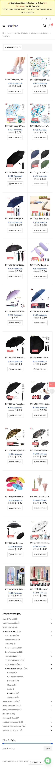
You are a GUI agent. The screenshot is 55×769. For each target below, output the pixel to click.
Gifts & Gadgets (9, 631)
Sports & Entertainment (12, 726)
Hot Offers (7, 714)
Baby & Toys (8, 619)
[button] (5, 26)
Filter (48, 749)
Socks (9, 689)
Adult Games (10, 635)
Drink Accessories (12, 652)
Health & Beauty (9, 701)
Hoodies (10, 672)
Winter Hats (12, 697)
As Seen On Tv (10, 639)
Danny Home (8, 627)
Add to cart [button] (16, 184)
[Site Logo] (13, 25)
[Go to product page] (15, 298)
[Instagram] (46, 18)
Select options (15, 91)
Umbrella (11, 693)
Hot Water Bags (13, 676)
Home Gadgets (11, 656)
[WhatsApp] (50, 18)
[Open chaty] (47, 762)
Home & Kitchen (9, 705)
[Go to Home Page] (3, 33)
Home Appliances (10, 709)
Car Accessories (11, 648)
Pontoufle (11, 681)
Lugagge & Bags (9, 718)
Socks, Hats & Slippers (14, 668)
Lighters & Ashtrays (12, 660)
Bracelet (8, 644)
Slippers (10, 685)
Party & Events (11, 664)
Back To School (9, 623)
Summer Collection (10, 730)
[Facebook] (42, 18)
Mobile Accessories (10, 722)
